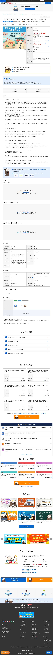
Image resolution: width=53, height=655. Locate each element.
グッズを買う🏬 (34, 637)
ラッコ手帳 (45, 637)
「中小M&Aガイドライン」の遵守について (26, 652)
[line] (13, 621)
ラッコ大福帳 (46, 639)
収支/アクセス (38, 89)
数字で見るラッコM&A (24, 627)
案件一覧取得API (23, 637)
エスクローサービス (24, 622)
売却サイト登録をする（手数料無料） (29, 569)
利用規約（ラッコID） (35, 628)
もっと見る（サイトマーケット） (26, 454)
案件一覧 (3, 636)
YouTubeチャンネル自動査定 (6, 629)
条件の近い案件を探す (29, 9)
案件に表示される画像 (14, 647)
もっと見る (26, 526)
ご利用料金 (22, 621)
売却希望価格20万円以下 (23, 413)
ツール (45, 633)
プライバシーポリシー (35, 631)
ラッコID (45, 621)
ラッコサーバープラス (47, 640)
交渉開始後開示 (35, 28)
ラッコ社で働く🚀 (34, 636)
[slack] (11, 621)
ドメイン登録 (46, 628)
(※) (15, 3)
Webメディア (16, 413)
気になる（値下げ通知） (45, 16)
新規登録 (33, 621)
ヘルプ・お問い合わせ (24, 632)
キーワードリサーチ (47, 624)
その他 (29, 413)
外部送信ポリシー (34, 632)
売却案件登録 (4, 625)
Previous (2, 539)
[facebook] (3, 621)
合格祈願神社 (33, 413)
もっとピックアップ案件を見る (27, 486)
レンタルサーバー (46, 625)
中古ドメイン (46, 631)
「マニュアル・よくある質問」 (20, 601)
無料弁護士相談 (23, 625)
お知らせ (22, 631)
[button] (7, 621)
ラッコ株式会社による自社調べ (46, 645)
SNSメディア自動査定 (5, 631)
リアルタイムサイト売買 (47, 627)
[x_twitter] (2, 621)
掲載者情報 (38, 91)
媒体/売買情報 (14, 91)
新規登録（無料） (26, 191)
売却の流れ (4, 627)
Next (51, 539)
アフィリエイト (46, 632)
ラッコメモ (45, 643)
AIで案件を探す (5, 652)
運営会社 (33, 635)
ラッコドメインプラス (47, 641)
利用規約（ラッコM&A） (35, 629)
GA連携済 (37, 413)
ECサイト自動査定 (5, 632)
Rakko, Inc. (27, 653)
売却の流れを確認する (26, 570)
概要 (15, 89)
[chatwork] (5, 621)
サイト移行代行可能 (42, 413)
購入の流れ (4, 638)
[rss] (9, 621)
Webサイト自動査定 (5, 628)
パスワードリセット (35, 624)
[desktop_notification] (15, 621)
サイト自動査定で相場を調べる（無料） (29, 572)
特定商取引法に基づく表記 (36, 633)
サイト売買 (45, 622)
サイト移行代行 (23, 624)
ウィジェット (23, 636)
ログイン (18, 192)
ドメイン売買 (46, 629)
